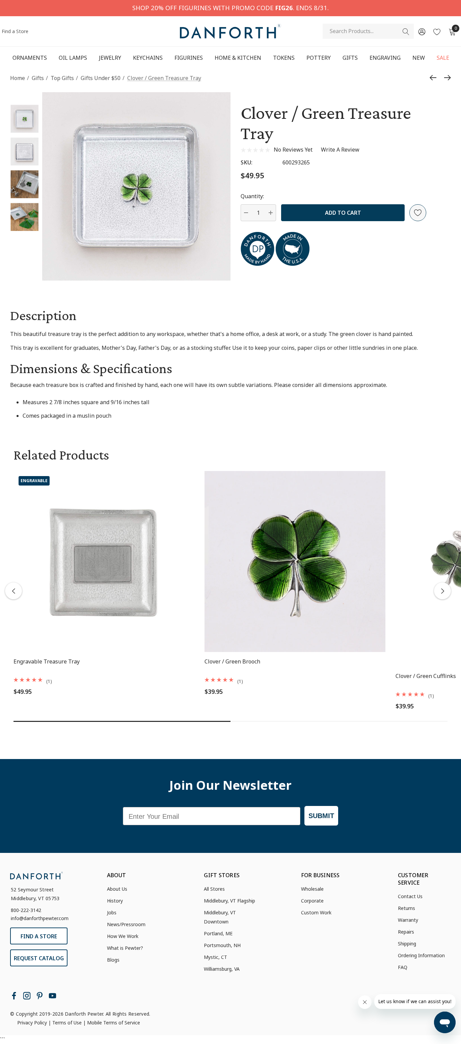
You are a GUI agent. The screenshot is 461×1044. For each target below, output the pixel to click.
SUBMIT (321, 815)
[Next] (446, 77)
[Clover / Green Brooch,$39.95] (295, 561)
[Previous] (435, 77)
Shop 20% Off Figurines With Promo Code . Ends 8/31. (230, 7)
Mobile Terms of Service (113, 1022)
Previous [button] (13, 590)
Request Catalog (39, 958)
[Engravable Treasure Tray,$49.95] (103, 561)
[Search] (406, 31)
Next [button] (442, 590)
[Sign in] (421, 31)
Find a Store (15, 31)
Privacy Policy (32, 1022)
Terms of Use (67, 1022)
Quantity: (252, 196)
